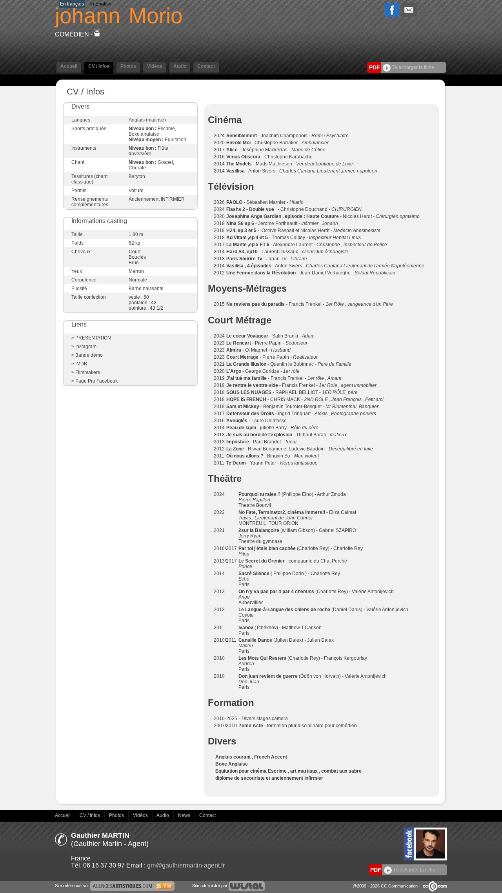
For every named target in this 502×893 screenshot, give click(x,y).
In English (100, 4)
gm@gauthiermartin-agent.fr (186, 865)
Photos (117, 815)
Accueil (63, 815)
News (184, 815)
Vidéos (141, 815)
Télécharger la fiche (412, 67)
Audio (163, 815)
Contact (207, 815)
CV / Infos (90, 815)
